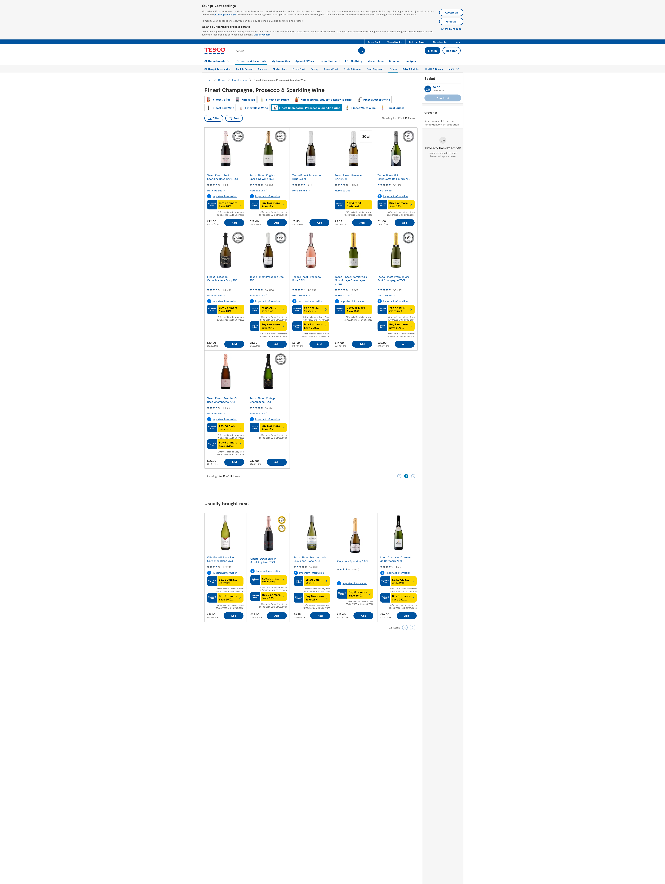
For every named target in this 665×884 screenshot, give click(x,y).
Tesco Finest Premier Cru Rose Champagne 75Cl (223, 400)
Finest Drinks (239, 80)
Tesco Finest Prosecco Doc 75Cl (267, 278)
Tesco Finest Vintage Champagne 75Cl (262, 400)
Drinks (221, 80)
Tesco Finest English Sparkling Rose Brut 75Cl (222, 177)
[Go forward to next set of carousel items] (412, 627)
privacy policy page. (225, 14)
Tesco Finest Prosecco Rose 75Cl (306, 278)
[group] (225, 567)
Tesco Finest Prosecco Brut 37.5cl (306, 177)
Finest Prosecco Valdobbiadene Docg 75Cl (222, 278)
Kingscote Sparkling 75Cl (352, 561)
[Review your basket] (427, 89)
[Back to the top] (334, 490)
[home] (209, 80)
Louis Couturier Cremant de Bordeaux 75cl (396, 559)
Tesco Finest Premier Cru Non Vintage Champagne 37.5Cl (351, 280)
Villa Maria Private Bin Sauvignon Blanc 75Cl (220, 559)
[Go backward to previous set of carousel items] (405, 627)
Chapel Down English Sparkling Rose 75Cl (263, 560)
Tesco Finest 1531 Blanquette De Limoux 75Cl (394, 177)
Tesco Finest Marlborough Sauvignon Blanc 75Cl (310, 559)
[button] (374, 41)
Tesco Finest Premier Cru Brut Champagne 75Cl (394, 278)
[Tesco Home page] (214, 51)
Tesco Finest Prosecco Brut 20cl (349, 177)
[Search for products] (361, 50)
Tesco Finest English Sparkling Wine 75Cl (262, 177)
